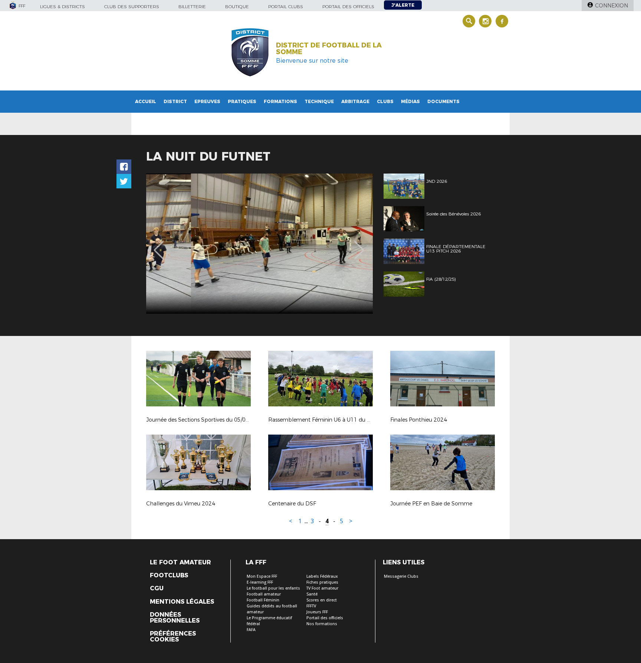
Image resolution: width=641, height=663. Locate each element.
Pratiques (242, 101)
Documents (443, 101)
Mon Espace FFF (262, 576)
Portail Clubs (285, 6)
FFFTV (311, 606)
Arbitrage (355, 101)
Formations (280, 101)
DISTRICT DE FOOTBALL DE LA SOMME (329, 48)
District (175, 101)
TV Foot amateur (322, 588)
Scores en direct (321, 600)
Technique (319, 101)
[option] (259, 244)
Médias (410, 101)
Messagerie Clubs (401, 576)
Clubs (385, 101)
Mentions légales (182, 602)
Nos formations (321, 623)
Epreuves (207, 101)
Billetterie (192, 6)
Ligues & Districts (62, 6)
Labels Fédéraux (322, 576)
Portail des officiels (348, 6)
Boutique (237, 6)
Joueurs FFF (317, 612)
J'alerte (402, 5)
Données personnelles (175, 618)
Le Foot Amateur (180, 562)
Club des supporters (131, 6)
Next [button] (359, 244)
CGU (157, 588)
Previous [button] (158, 244)
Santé (312, 594)
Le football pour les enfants (273, 588)
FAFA (251, 629)
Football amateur (264, 594)
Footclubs (169, 575)
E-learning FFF (260, 582)
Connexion (611, 5)
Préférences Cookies (173, 637)
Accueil (145, 101)
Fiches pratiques (322, 582)
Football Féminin (263, 600)
